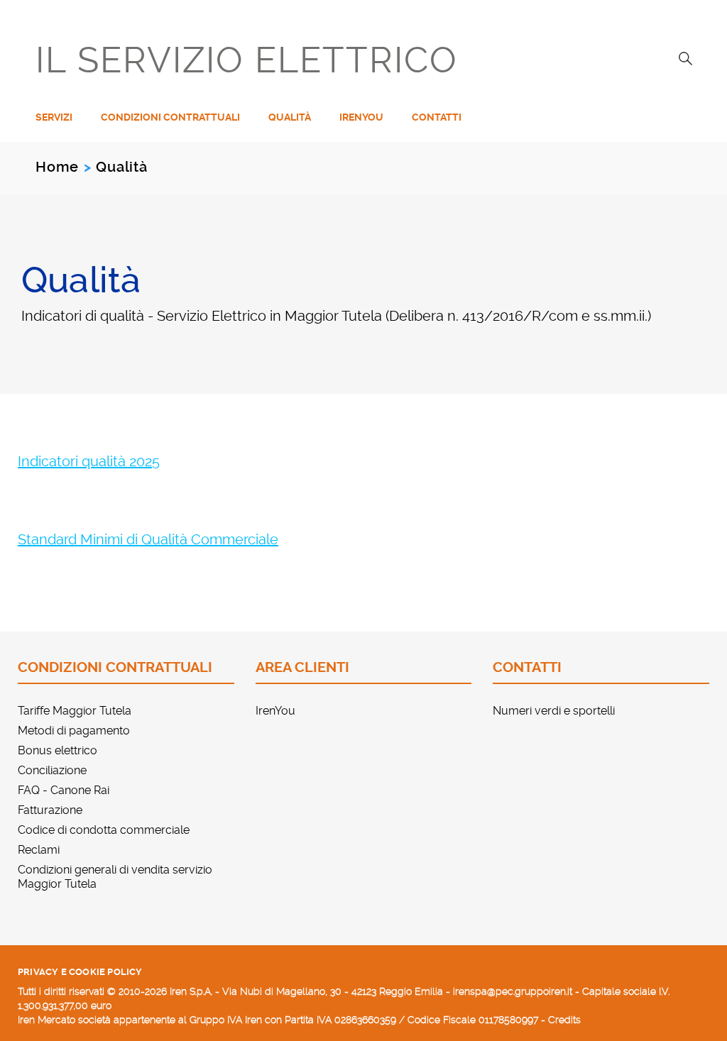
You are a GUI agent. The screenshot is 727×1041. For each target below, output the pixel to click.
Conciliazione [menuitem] (52, 770)
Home (57, 166)
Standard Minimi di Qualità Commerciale (148, 539)
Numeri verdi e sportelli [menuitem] (554, 710)
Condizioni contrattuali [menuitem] (170, 117)
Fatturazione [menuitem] (50, 810)
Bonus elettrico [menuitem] (57, 750)
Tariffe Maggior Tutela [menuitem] (74, 710)
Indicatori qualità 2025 (89, 461)
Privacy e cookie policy (80, 971)
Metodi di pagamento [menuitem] (74, 730)
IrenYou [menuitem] (361, 117)
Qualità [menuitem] (289, 117)
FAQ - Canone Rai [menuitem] (63, 790)
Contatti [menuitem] (436, 117)
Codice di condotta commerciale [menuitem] (104, 830)
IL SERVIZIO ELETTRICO (246, 60)
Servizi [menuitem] (53, 117)
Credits (564, 1019)
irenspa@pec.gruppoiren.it (512, 991)
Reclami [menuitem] (39, 850)
